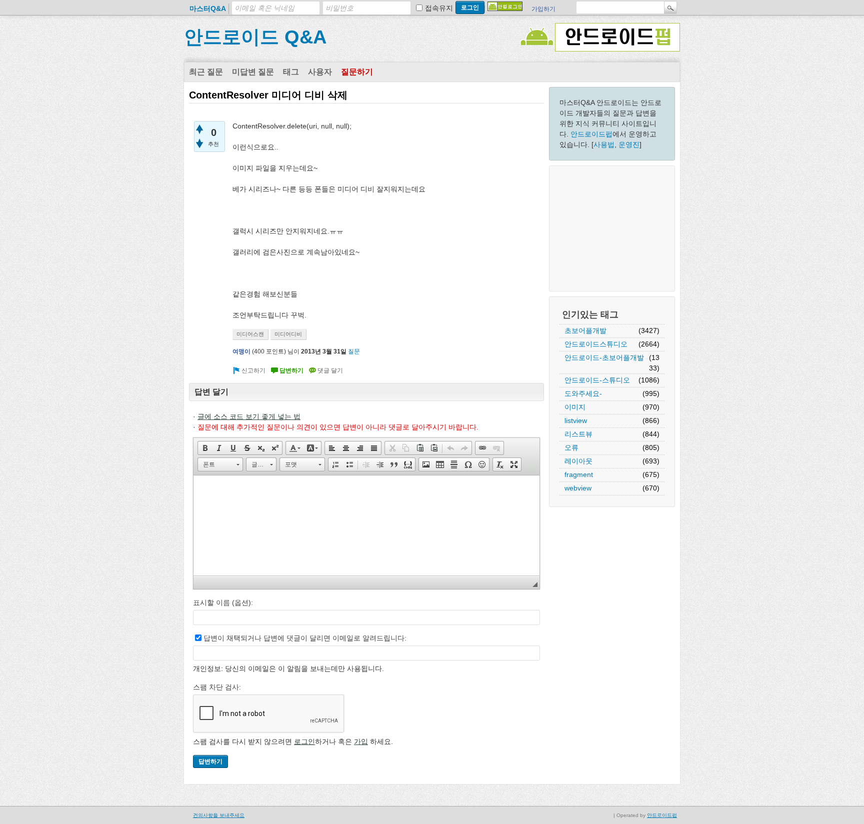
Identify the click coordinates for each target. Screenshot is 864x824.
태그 (291, 72)
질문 (354, 351)
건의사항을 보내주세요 (218, 815)
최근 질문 (206, 72)
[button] (205, 448)
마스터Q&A (208, 8)
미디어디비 (288, 334)
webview (578, 488)
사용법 (604, 144)
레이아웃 (578, 461)
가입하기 (544, 9)
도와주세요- (583, 394)
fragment (578, 474)
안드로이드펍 (591, 134)
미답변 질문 (253, 72)
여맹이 (241, 351)
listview (575, 420)
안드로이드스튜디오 (596, 344)
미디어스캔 (250, 334)
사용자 (320, 72)
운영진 (629, 144)
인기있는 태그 (590, 315)
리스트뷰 (578, 434)
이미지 (575, 407)
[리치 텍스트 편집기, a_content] (367, 526)
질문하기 (357, 72)
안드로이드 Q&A (255, 37)
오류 (571, 448)
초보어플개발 (585, 330)
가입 (361, 742)
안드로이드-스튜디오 (597, 380)
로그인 (304, 742)
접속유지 (439, 8)
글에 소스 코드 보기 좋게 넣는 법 (249, 416)
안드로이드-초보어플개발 (604, 358)
